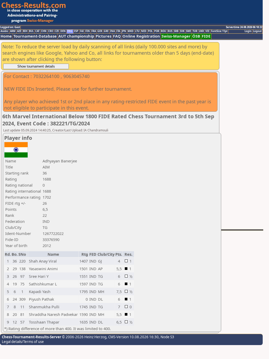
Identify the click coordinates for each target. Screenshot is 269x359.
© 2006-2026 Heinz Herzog (83, 337)
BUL (31, 31)
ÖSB (196, 36)
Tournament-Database (35, 36)
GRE (106, 31)
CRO (50, 31)
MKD (130, 31)
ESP (76, 31)
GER (99, 31)
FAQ (117, 36)
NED (143, 31)
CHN (43, 31)
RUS (170, 31)
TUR (195, 31)
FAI (82, 31)
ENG (70, 31)
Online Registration (141, 36)
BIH (25, 31)
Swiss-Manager (176, 36)
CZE (57, 31)
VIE (207, 31)
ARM (12, 31)
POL (150, 31)
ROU (163, 31)
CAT (37, 31)
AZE (19, 31)
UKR (201, 31)
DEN (63, 31)
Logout (257, 31)
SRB (176, 31)
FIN (87, 31)
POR (156, 31)
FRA (93, 31)
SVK (182, 31)
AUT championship (76, 36)
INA (112, 31)
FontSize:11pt (219, 31)
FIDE (206, 36)
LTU (137, 31)
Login (248, 31)
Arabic (4, 31)
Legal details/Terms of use (23, 341)
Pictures (103, 36)
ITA (118, 31)
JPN (124, 31)
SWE (188, 31)
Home (6, 36)
